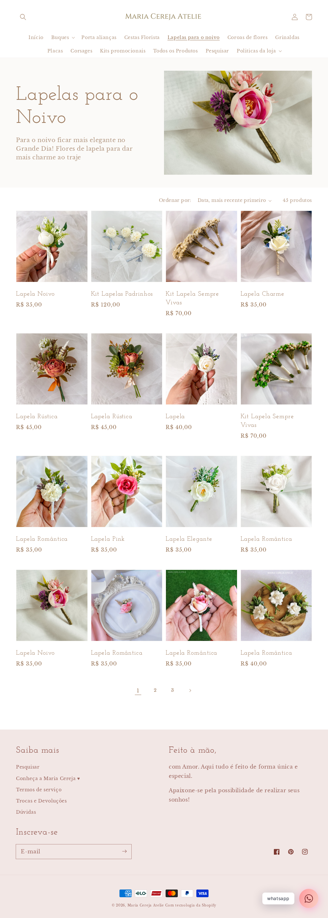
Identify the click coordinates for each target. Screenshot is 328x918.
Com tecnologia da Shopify (191, 905)
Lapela (175, 416)
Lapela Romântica (42, 539)
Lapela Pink (108, 539)
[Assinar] (124, 851)
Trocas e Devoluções (41, 801)
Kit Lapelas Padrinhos (122, 294)
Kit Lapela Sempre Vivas (192, 298)
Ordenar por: (175, 200)
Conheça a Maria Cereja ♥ (48, 778)
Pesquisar (27, 767)
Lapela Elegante (189, 539)
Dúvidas (26, 812)
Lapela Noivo (35, 294)
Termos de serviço (39, 790)
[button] (23, 17)
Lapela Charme (263, 294)
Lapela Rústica (37, 416)
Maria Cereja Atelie (145, 905)
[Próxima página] (190, 690)
